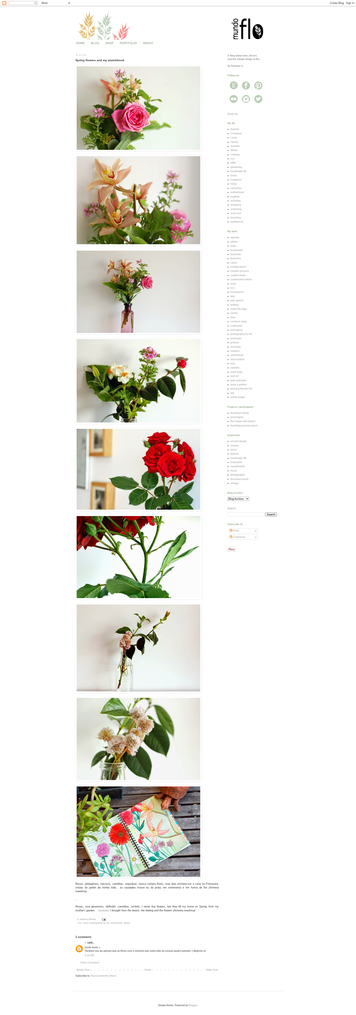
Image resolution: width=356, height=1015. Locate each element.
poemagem (237, 417)
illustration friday (240, 413)
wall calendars (239, 380)
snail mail (236, 213)
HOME (80, 43)
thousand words (239, 479)
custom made (238, 275)
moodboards (238, 466)
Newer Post (82, 969)
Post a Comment (90, 962)
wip (232, 393)
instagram (236, 179)
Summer (235, 146)
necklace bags (239, 321)
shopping (236, 204)
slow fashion (238, 359)
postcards (236, 338)
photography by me (99, 923)
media (234, 313)
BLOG (95, 43)
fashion (235, 453)
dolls (233, 283)
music (234, 470)
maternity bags (239, 308)
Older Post (212, 969)
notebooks (236, 325)
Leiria (234, 137)
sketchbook (116, 923)
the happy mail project (243, 421)
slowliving (236, 209)
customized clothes (241, 279)
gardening (236, 167)
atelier (234, 241)
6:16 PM (89, 955)
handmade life (239, 171)
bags (233, 245)
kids (233, 296)
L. (86, 942)
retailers (235, 351)
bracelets (236, 254)
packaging (236, 330)
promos (235, 342)
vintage (235, 483)
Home (147, 969)
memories (236, 188)
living (234, 183)
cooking (235, 154)
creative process (240, 271)
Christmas (236, 133)
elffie (233, 162)
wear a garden (239, 384)
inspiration (236, 462)
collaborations (238, 266)
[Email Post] (103, 919)
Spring (127, 923)
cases (234, 262)
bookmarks (237, 250)
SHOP (109, 43)
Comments (238, 537)
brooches (236, 258)
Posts (235, 530)
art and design (239, 441)
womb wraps (238, 397)
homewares (237, 292)
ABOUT (148, 43)
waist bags (236, 372)
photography (238, 474)
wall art (235, 376)
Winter (234, 150)
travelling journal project (244, 425)
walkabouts (237, 221)
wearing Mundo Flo (241, 388)
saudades (103, 910)
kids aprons (237, 300)
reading (235, 196)
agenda (235, 237)
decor (234, 449)
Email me (232, 114)
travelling (236, 217)
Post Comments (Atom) (103, 975)
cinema (235, 445)
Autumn (235, 129)
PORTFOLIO (128, 43)
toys (233, 363)
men (233, 317)
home (86, 923)
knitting (235, 304)
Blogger (193, 1005)
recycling (236, 200)
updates (235, 367)
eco (233, 158)
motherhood (237, 192)
